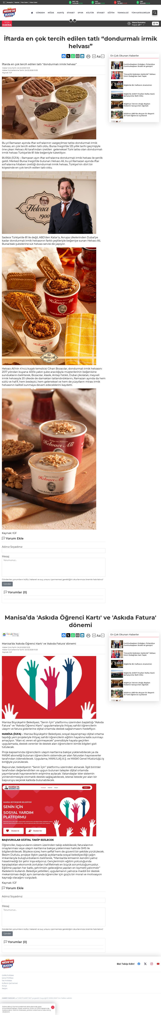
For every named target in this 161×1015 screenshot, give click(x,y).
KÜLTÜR (90, 13)
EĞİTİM (111, 13)
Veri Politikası (7, 981)
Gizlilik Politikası (8, 975)
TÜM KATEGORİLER (141, 13)
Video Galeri (33, 2)
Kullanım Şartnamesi (10, 983)
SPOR (80, 13)
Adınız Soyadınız (12, 546)
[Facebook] (138, 963)
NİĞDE (51, 13)
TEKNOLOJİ (123, 13)
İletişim (4, 988)
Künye (4, 986)
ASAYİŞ (60, 13)
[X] (145, 963)
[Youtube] (158, 963)
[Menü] (4, 2)
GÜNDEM (40, 13)
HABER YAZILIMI (8, 998)
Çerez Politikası (7, 978)
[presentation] (70, 20)
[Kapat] (52, 1007)
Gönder (7, 584)
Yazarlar (16, 2)
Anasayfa (10, 2)
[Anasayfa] (32, 12)
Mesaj (5, 556)
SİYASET (71, 13)
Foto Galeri (24, 2)
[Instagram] (151, 963)
